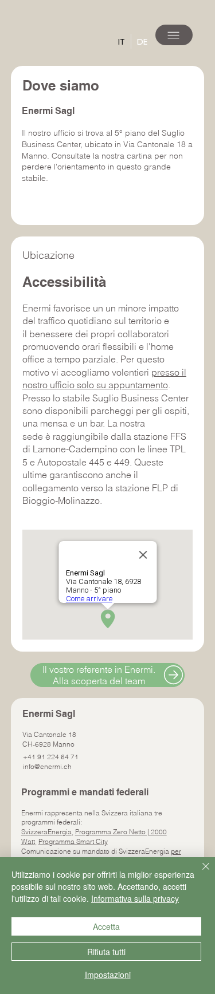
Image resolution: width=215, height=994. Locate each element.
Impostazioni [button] (108, 974)
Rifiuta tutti (106, 951)
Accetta (106, 926)
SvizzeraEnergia (46, 831)
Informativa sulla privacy (135, 898)
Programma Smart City (73, 841)
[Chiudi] (199, 873)
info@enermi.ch (47, 766)
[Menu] (174, 35)
